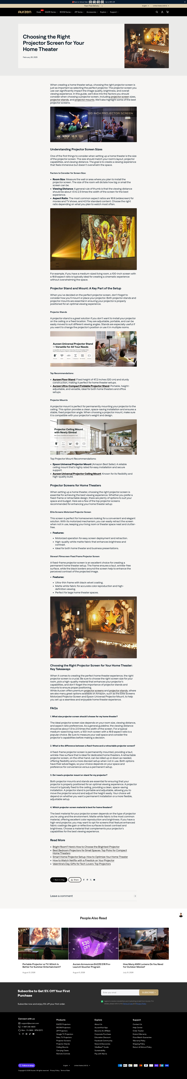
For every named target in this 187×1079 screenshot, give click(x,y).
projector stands (59, 99)
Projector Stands (63, 1044)
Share (76, 880)
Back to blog (59, 880)
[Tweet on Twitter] (90, 879)
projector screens (94, 690)
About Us (98, 1024)
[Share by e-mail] (94, 879)
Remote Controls (63, 1054)
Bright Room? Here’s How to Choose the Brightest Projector (86, 846)
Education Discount (102, 1037)
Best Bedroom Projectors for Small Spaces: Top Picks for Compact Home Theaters (90, 852)
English (144, 6)
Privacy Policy (141, 1004)
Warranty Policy (139, 1041)
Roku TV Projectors (64, 1037)
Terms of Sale (65, 1070)
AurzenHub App (101, 1027)
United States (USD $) (160, 6)
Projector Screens (63, 1041)
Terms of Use (128, 1004)
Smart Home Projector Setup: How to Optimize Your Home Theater (90, 856)
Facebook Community (103, 1041)
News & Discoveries (102, 1044)
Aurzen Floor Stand (64, 379)
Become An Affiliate (102, 1031)
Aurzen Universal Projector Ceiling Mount (77, 473)
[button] (181, 915)
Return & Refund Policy (142, 1047)
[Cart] (167, 12)
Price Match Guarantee (142, 1037)
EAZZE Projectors (63, 1024)
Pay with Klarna (101, 1054)
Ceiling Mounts (62, 1047)
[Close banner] (185, 2)
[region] (93, 2)
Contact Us (137, 1024)
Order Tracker (138, 1031)
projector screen (120, 96)
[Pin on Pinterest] (87, 879)
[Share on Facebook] (83, 879)
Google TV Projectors (64, 1034)
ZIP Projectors (62, 1031)
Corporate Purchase (103, 1034)
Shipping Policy (139, 1044)
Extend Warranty (139, 1034)
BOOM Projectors (63, 1027)
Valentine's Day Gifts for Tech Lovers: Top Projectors (82, 863)
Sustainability (100, 1050)
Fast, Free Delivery (91, 6)
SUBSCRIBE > (149, 992)
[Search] (157, 12)
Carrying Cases (62, 1050)
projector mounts (84, 99)
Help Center (138, 1027)
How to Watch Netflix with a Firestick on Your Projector (83, 860)
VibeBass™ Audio (102, 1047)
